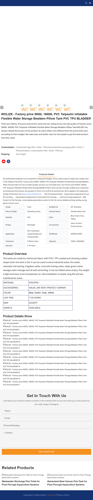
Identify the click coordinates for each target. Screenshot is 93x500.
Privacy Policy (63, 495)
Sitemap (51, 495)
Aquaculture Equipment (31, 194)
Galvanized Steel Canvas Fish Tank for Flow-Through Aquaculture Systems (67, 483)
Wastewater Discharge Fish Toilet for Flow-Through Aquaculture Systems (21, 483)
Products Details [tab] (46, 174)
